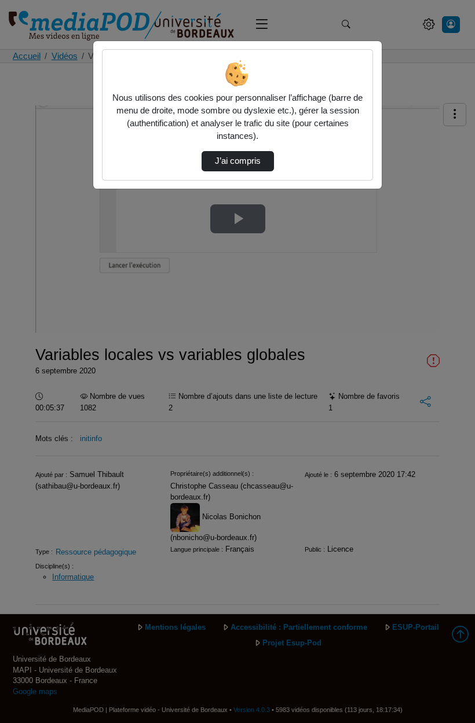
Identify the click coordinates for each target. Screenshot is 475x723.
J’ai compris (238, 161)
